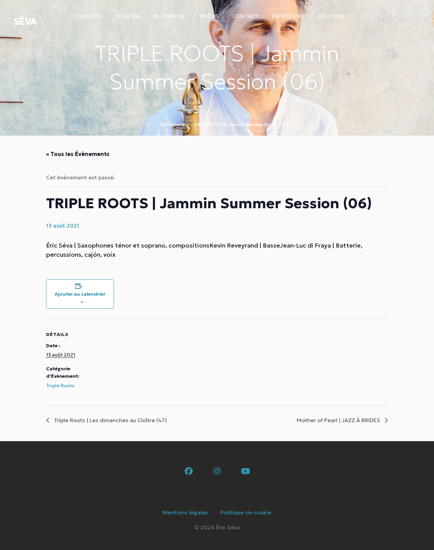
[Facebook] (188, 471)
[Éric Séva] (25, 16)
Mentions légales (185, 512)
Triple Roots (60, 385)
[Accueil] (149, 125)
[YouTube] (245, 471)
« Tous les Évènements (78, 154)
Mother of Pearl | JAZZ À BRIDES (339, 420)
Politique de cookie (245, 512)
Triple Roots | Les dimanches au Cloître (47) (110, 420)
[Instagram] (217, 471)
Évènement (172, 124)
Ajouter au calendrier (80, 294)
